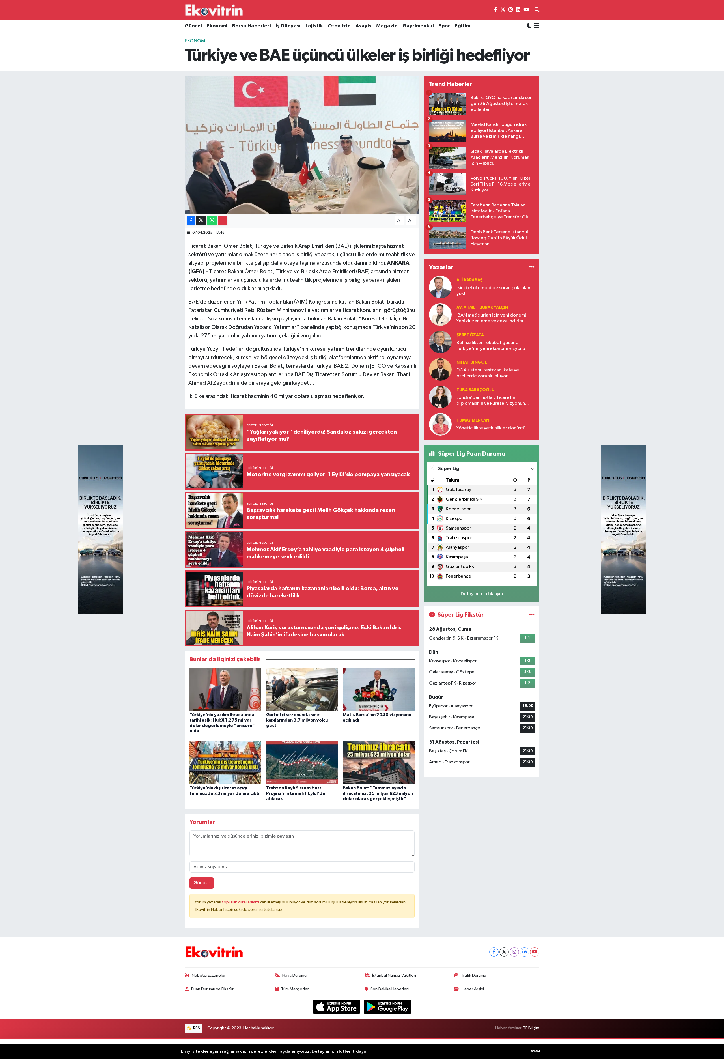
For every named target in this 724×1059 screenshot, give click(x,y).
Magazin (387, 26)
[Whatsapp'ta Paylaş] (212, 220)
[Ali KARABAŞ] (440, 287)
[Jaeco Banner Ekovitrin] (100, 529)
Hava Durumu (294, 975)
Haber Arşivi (473, 989)
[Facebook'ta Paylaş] (191, 220)
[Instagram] (514, 952)
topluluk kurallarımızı (241, 902)
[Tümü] (532, 267)
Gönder (201, 883)
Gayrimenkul (418, 26)
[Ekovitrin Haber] (214, 10)
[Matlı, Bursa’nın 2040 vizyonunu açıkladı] (379, 689)
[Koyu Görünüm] (529, 26)
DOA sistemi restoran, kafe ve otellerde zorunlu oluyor (487, 373)
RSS (196, 1028)
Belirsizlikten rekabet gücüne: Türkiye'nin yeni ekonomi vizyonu (490, 345)
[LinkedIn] (524, 952)
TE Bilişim (531, 1028)
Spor (444, 26)
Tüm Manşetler (295, 989)
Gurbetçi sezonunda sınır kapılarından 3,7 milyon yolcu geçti (297, 720)
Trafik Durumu (473, 975)
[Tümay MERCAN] (440, 424)
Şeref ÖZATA (470, 335)
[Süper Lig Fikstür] (532, 614)
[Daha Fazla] (222, 220)
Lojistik (314, 26)
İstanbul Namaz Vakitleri (394, 975)
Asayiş (363, 26)
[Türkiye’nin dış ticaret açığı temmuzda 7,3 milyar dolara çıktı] (225, 762)
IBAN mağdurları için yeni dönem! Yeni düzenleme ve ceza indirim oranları (491, 318)
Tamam (534, 1050)
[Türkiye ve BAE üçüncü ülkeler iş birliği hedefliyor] (302, 145)
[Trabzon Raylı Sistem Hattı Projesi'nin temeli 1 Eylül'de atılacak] (302, 762)
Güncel (193, 26)
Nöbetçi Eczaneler (209, 975)
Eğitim (462, 26)
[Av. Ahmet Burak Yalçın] (440, 314)
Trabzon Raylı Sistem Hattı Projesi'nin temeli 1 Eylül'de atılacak (295, 793)
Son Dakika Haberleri (389, 989)
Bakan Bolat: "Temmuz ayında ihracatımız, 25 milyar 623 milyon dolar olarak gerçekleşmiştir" (378, 793)
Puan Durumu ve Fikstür (212, 989)
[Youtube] (534, 952)
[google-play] (388, 1006)
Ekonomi (217, 26)
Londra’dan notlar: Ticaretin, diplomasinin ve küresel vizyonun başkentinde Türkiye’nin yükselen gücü (490, 401)
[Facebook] (494, 952)
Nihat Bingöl (471, 362)
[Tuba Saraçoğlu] (440, 396)
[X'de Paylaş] (201, 220)
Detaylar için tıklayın (482, 593)
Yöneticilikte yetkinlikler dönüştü (490, 428)
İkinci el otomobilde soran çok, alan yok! (493, 290)
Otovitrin (339, 26)
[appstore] (337, 1006)
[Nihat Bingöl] (440, 369)
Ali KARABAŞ (469, 280)
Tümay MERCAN (472, 420)
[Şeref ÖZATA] (440, 341)
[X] (504, 952)
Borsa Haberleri (251, 26)
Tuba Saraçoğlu (475, 390)
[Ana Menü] (535, 26)
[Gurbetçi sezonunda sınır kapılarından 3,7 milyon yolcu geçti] (302, 689)
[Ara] (537, 10)
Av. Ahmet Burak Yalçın (482, 307)
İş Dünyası (288, 26)
